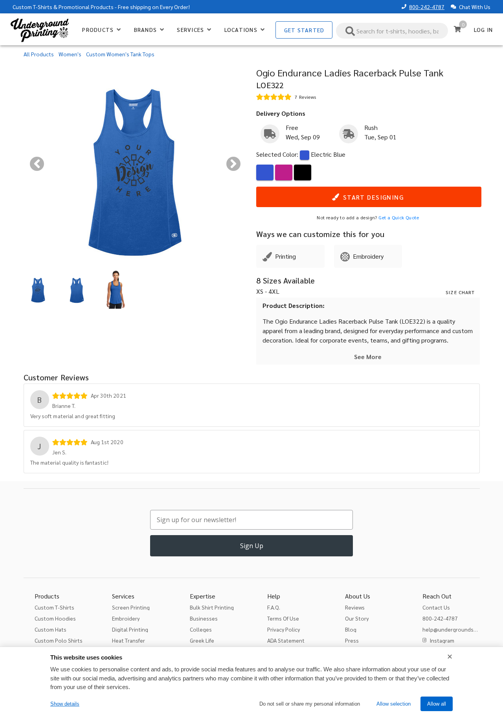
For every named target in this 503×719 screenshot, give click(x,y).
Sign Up (251, 545)
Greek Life (202, 640)
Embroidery (126, 618)
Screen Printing (131, 607)
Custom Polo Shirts (59, 640)
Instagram (442, 640)
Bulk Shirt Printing (212, 607)
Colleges (201, 629)
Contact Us (436, 607)
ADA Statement (286, 640)
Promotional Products (86, 6)
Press (352, 640)
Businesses (204, 618)
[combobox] (392, 31)
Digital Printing (130, 629)
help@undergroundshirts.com (459, 629)
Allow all (436, 704)
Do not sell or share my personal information (309, 704)
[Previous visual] (37, 164)
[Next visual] (233, 164)
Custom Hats (50, 629)
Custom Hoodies (55, 618)
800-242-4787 (426, 6)
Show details (64, 704)
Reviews (355, 607)
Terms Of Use (283, 618)
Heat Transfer (128, 640)
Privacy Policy (283, 629)
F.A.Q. (273, 607)
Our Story (357, 618)
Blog (350, 629)
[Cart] (457, 29)
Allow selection (393, 704)
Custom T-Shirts (32, 6)
